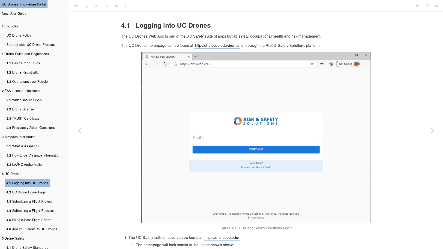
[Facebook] (427, 6)
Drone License (20, 109)
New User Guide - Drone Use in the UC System (271, 5)
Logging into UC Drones (27, 183)
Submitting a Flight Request (30, 210)
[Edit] (106, 6)
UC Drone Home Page (26, 192)
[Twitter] (417, 6)
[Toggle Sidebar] (76, 6)
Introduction (11, 26)
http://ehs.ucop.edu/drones (217, 45)
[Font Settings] (96, 6)
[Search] (86, 6)
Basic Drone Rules (23, 63)
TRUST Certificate (22, 118)
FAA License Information (22, 90)
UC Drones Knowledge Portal (24, 4)
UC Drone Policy (18, 35)
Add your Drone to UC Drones (31, 229)
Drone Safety (13, 238)
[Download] (116, 6)
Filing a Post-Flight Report (28, 219)
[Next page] (432, 130)
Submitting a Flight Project (29, 201)
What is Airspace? (22, 146)
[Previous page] (79, 130)
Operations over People (27, 81)
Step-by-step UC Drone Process (30, 44)
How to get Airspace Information (33, 155)
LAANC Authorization (25, 164)
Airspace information (19, 136)
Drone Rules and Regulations (25, 53)
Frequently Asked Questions (30, 127)
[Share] (436, 6)
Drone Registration (23, 72)
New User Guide (14, 13)
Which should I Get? (24, 100)
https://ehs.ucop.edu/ (221, 237)
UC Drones (11, 173)
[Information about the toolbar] (125, 6)
